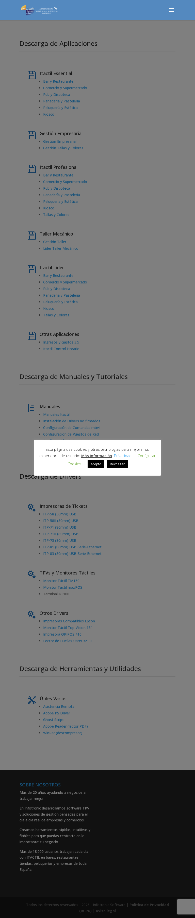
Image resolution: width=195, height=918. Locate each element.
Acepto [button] (96, 464)
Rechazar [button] (117, 464)
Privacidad (123, 455)
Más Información (96, 455)
